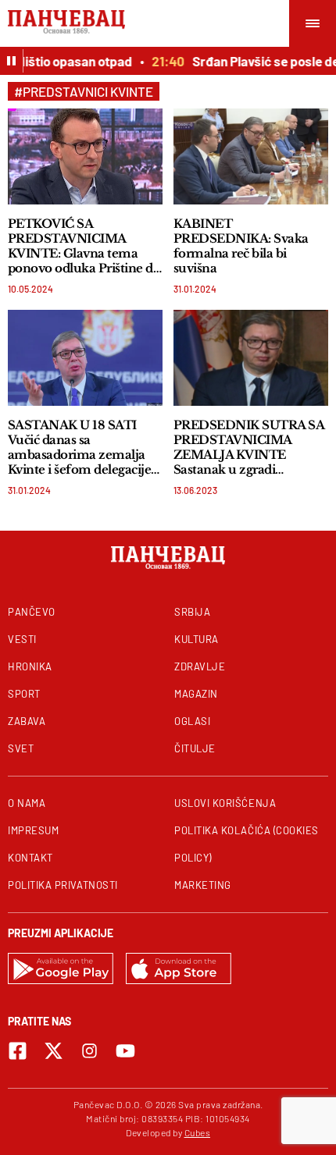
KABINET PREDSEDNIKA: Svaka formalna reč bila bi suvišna (241, 245)
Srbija (192, 612)
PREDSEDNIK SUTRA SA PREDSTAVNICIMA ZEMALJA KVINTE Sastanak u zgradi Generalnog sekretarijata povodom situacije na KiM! (248, 447)
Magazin (196, 694)
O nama (26, 803)
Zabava (26, 721)
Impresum (33, 830)
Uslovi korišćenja (225, 803)
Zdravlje (199, 666)
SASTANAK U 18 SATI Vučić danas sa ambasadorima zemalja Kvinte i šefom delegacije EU (79, 447)
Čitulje (195, 748)
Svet (21, 748)
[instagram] (89, 1051)
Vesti (22, 639)
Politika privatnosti (63, 885)
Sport (24, 694)
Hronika (30, 666)
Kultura (196, 639)
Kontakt (30, 857)
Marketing (202, 885)
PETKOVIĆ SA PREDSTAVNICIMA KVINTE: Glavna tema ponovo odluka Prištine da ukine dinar (83, 245)
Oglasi (192, 721)
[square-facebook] (17, 1051)
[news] (85, 156)
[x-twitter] (53, 1051)
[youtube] (125, 1051)
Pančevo (31, 612)
